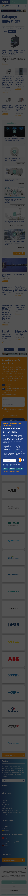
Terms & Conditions (8, 465)
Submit (20, 460)
